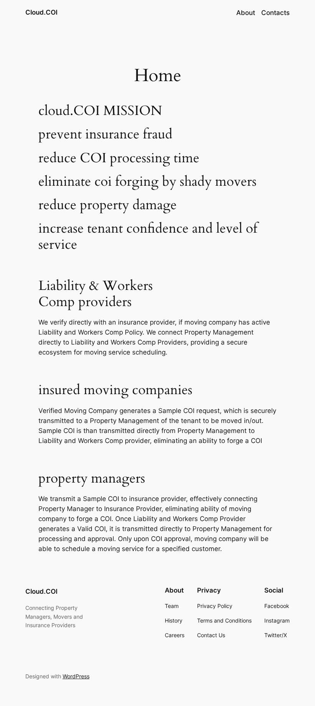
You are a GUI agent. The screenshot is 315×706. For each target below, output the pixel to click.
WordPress (76, 676)
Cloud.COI (41, 12)
